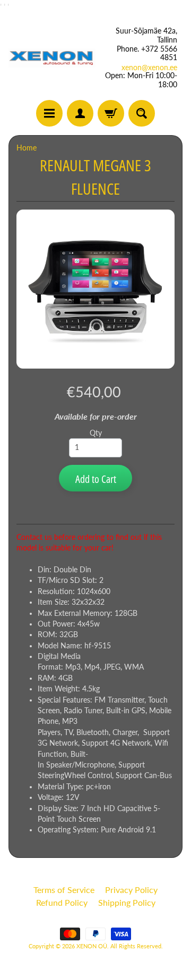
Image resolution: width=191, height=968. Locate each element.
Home (26, 148)
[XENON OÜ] (52, 57)
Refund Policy (62, 902)
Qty (96, 433)
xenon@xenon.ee (149, 67)
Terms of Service (63, 889)
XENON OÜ (91, 945)
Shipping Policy (126, 902)
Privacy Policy (131, 889)
